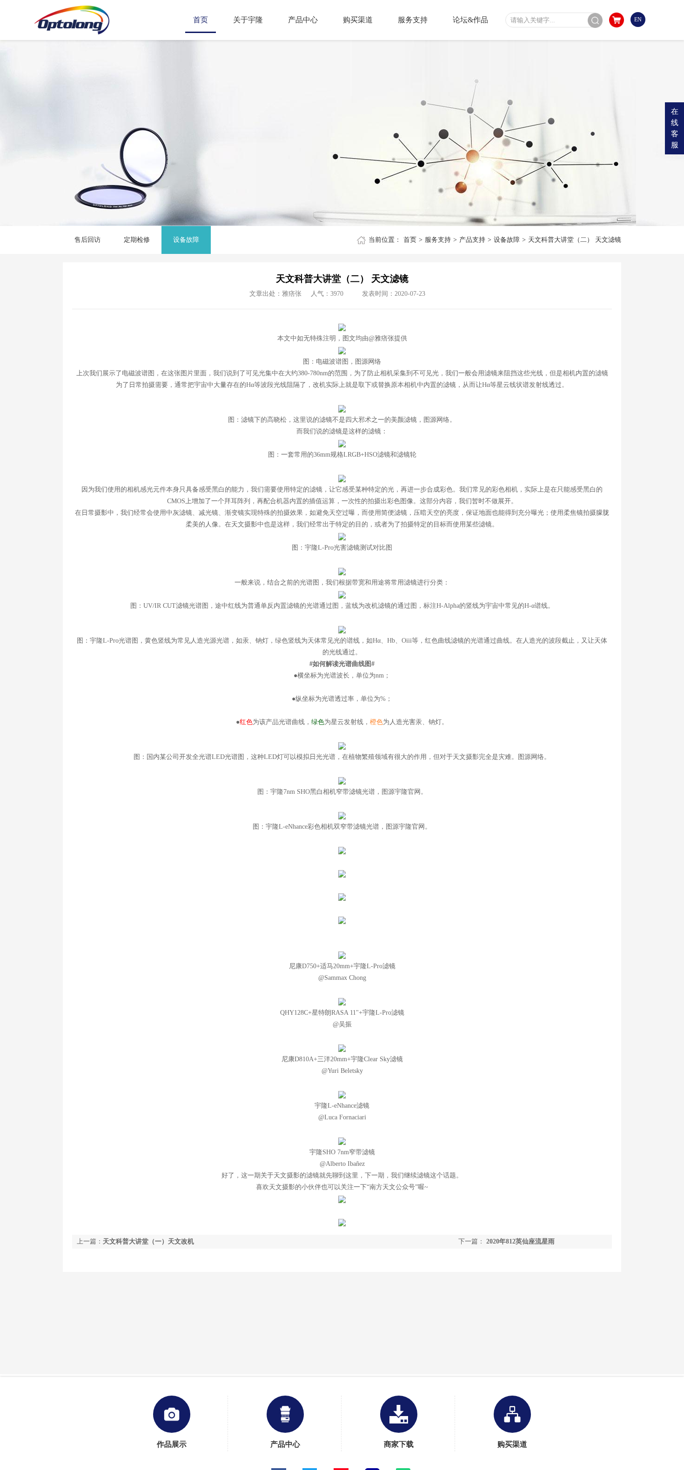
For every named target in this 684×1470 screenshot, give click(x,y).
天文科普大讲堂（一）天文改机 (148, 1241)
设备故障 (186, 239)
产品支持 (472, 239)
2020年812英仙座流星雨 (520, 1241)
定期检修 (137, 239)
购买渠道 (512, 1444)
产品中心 (285, 1444)
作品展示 (172, 1444)
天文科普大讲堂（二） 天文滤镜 (574, 239)
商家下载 (399, 1444)
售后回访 (87, 239)
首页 (409, 239)
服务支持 (438, 239)
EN (638, 19)
